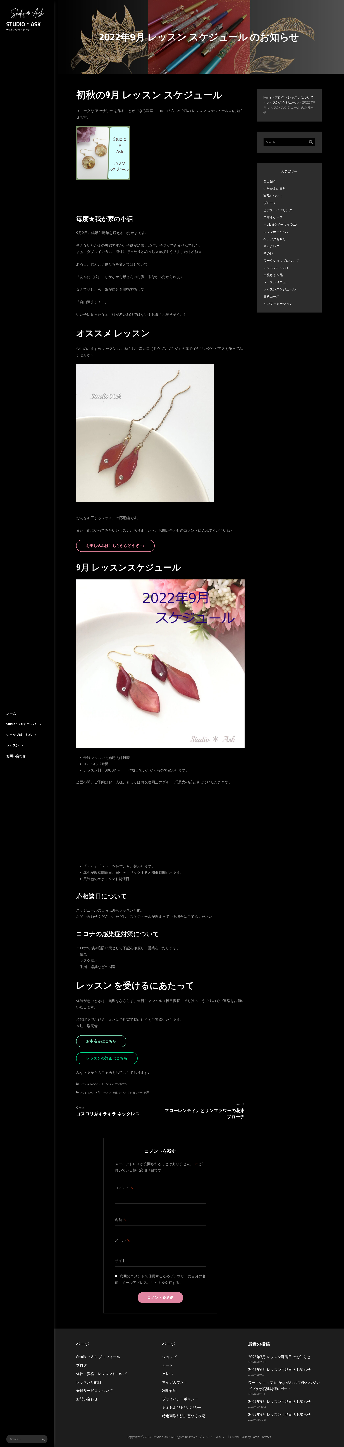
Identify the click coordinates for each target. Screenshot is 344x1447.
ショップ (169, 1357)
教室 (115, 1092)
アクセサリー (135, 1092)
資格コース (271, 296)
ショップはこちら (19, 734)
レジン (122, 1092)
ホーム (11, 713)
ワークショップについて (281, 260)
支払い (167, 1373)
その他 (268, 253)
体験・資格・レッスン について (101, 1373)
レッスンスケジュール (114, 1083)
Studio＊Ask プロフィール (98, 1357)
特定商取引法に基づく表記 (183, 1416)
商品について (273, 196)
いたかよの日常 (274, 188)
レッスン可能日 (88, 1382)
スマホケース (273, 217)
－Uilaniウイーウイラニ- (280, 224)
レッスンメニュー (276, 282)
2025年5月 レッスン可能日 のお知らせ (279, 1401)
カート (167, 1365)
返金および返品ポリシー (182, 1407)
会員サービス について (94, 1390)
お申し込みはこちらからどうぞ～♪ (115, 546)
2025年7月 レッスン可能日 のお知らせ (279, 1357)
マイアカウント (174, 1382)
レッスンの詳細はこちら (107, 1058)
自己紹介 (269, 181)
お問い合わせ (16, 756)
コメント (124, 1188)
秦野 (146, 1092)
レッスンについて (90, 1083)
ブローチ (269, 203)
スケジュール (87, 1092)
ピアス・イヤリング (277, 210)
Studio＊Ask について (21, 723)
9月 (98, 1092)
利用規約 (169, 1390)
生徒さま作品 (273, 275)
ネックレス (271, 246)
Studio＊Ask (23, 24)
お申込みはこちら (101, 1041)
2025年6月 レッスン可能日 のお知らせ (279, 1369)
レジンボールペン (276, 232)
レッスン (12, 745)
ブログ (81, 1365)
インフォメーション (277, 304)
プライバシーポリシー (180, 1399)
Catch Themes (261, 1437)
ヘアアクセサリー (276, 239)
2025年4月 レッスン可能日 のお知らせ (279, 1414)
